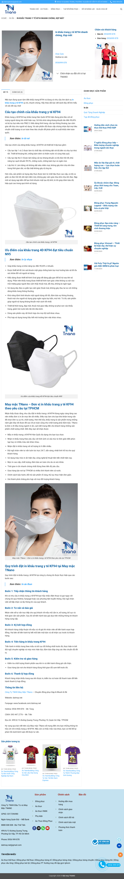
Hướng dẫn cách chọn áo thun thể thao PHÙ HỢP (105, 126)
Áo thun (43, 9)
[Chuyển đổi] (57, 73)
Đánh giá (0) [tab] (17, 92)
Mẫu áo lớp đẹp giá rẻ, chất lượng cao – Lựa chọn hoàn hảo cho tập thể (107, 165)
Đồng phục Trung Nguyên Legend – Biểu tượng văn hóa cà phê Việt (106, 205)
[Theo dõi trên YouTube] (48, 828)
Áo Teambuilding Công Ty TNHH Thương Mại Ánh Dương (71, 773)
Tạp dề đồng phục (70, 9)
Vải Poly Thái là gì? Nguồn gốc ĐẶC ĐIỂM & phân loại (106, 264)
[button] (12, 2)
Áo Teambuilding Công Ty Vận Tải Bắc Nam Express (51, 778)
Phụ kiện (39, 816)
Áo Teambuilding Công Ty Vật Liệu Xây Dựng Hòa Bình (30, 773)
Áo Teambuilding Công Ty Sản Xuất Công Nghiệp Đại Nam (9, 773)
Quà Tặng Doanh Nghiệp (94, 112)
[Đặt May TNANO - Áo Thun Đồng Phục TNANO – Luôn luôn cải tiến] (14, 9)
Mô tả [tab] (5, 92)
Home (4, 18)
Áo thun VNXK (41, 811)
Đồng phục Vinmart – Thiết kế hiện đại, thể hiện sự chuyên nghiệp (107, 246)
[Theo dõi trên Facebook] (34, 828)
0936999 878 (61, 62)
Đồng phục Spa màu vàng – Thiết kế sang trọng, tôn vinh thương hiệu (107, 226)
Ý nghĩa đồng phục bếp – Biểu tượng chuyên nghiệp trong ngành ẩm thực (106, 145)
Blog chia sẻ (102, 9)
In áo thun (26, 584)
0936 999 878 (114, 865)
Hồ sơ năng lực (88, 9)
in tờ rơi (25, 138)
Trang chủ (34, 9)
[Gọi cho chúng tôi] (43, 828)
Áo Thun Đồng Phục (43, 821)
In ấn (11, 18)
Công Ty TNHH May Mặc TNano (18, 692)
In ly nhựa (26, 259)
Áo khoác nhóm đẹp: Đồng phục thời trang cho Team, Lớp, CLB (106, 185)
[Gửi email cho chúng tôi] (39, 828)
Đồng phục (55, 9)
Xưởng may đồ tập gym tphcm (57, 863)
